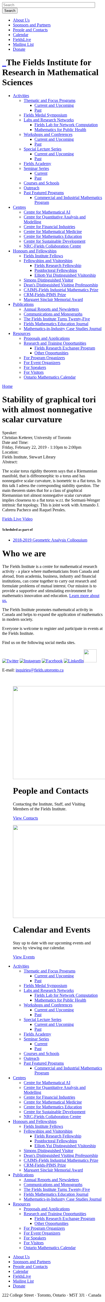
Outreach (31, 188)
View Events (24, 957)
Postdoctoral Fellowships (55, 270)
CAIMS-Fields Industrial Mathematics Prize (61, 289)
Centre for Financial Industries (49, 226)
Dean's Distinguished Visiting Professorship (61, 285)
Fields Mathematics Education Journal (56, 323)
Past (37, 110)
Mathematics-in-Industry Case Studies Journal (63, 328)
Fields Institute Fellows (43, 255)
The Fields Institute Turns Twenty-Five (57, 319)
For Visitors (34, 372)
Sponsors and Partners (32, 25)
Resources (21, 333)
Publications (23, 304)
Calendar (20, 34)
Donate (19, 49)
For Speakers (35, 367)
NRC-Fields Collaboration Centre (52, 246)
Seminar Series (36, 168)
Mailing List (23, 44)
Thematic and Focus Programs (49, 100)
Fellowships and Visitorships (48, 260)
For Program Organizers (44, 357)
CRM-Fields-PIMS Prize (45, 294)
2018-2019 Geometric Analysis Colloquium (50, 540)
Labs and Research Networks (49, 120)
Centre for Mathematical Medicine (53, 231)
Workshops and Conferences (48, 134)
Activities (21, 95)
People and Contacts (30, 30)
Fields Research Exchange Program (64, 348)
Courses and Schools (41, 183)
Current (40, 173)
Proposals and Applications (47, 338)
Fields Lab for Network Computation (66, 124)
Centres (19, 207)
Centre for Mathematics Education (53, 236)
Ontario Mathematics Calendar (50, 377)
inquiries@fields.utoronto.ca (40, 670)
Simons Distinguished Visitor (48, 280)
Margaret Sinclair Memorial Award (53, 299)
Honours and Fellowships (35, 251)
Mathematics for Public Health (60, 129)
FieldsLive (22, 39)
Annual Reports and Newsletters (51, 309)
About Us (21, 20)
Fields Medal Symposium (45, 115)
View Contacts (25, 818)
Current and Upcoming (54, 105)
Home (7, 386)
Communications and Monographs (53, 314)
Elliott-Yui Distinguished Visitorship (65, 275)
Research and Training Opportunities (55, 343)
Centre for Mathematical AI (47, 212)
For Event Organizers (42, 362)
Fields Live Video (17, 519)
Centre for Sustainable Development (54, 241)
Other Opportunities (51, 353)
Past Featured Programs (44, 192)
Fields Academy (37, 163)
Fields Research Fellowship (57, 265)
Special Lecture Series (42, 149)
